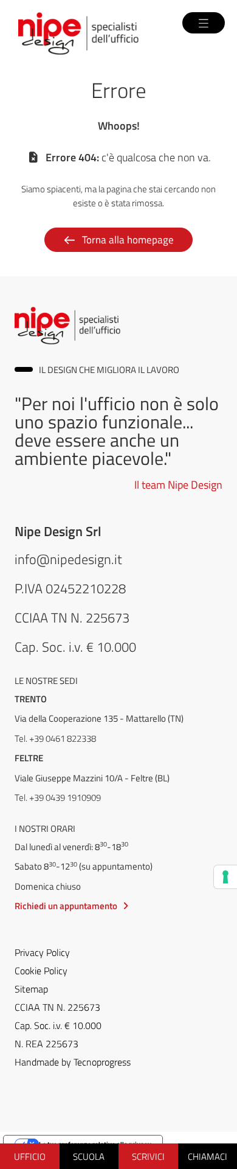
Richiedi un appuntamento (66, 905)
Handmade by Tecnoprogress (73, 1062)
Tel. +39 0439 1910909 (58, 797)
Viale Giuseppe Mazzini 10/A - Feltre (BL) (92, 778)
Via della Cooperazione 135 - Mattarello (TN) (99, 718)
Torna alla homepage (128, 239)
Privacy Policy (42, 952)
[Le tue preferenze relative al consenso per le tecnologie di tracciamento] (225, 876)
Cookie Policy (41, 970)
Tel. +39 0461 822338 (55, 738)
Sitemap (31, 989)
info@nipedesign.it (68, 559)
